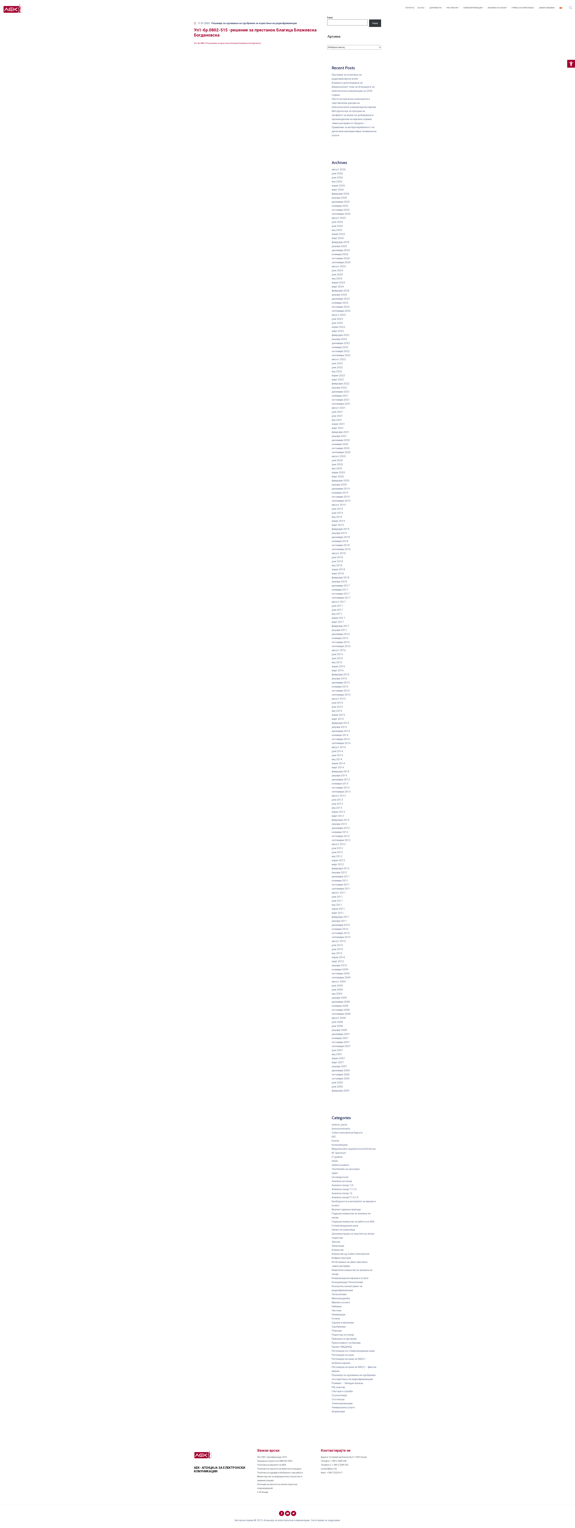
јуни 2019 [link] (337, 512)
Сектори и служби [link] (342, 1391)
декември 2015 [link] (341, 682)
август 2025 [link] (339, 217)
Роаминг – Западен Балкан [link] (347, 1383)
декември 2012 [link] (341, 827)
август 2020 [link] (339, 456)
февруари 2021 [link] (340, 432)
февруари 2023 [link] (340, 335)
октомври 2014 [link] (341, 739)
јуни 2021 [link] (337, 415)
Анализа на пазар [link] (497, 8)
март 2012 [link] (338, 864)
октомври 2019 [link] (341, 496)
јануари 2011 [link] (339, 920)
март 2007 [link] (338, 1062)
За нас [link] (420, 8)
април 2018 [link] (338, 569)
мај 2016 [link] (337, 662)
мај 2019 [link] (337, 516)
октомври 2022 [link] (341, 351)
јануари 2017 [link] (339, 629)
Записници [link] (338, 1245)
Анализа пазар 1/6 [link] (342, 1185)
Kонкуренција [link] (340, 1144)
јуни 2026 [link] (337, 177)
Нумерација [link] (338, 1314)
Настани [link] (336, 1310)
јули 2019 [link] (337, 508)
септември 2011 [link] (341, 888)
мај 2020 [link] (337, 468)
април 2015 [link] (338, 714)
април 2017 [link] (338, 617)
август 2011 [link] (339, 892)
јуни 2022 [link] (337, 367)
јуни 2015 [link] (337, 706)
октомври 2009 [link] (341, 973)
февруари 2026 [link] (340, 193)
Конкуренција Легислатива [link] (347, 1282)
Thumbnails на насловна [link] (346, 1169)
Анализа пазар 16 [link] (342, 1193)
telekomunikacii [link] (340, 1164)
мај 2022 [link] (337, 371)
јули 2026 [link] (337, 173)
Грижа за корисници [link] (523, 8)
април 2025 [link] (338, 234)
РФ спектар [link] (338, 1387)
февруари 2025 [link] (340, 242)
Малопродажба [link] (341, 1298)
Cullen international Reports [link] (347, 1132)
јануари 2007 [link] (339, 1066)
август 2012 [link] (339, 844)
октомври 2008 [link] (341, 1009)
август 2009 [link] (339, 981)
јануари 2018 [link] (339, 581)
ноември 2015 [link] (340, 686)
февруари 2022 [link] (340, 383)
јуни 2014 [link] (337, 755)
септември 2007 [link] (341, 1046)
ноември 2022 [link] (340, 347)
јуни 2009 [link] (337, 989)
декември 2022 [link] (341, 343)
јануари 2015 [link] (339, 726)
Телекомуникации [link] (472, 8)
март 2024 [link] (338, 286)
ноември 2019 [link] (340, 492)
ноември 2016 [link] (340, 638)
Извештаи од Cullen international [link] (350, 1253)
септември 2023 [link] (341, 310)
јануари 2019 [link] (339, 533)
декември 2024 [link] (341, 250)
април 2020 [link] (338, 472)
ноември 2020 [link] (340, 444)
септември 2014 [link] (341, 743)
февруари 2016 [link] (340, 674)
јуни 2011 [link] (337, 900)
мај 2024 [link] (337, 278)
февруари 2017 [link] (340, 625)
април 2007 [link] (338, 1058)
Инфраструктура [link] (341, 1257)
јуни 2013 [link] (337, 803)
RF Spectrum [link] (339, 1152)
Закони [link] (336, 1241)
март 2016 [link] (338, 670)
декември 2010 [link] (341, 924)
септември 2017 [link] (341, 597)
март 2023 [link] (338, 331)
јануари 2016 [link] (339, 678)
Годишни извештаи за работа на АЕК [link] (353, 1221)
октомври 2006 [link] (341, 1074)
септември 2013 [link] (341, 791)
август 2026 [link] (339, 169)
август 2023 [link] (339, 314)
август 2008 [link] (339, 1017)
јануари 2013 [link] (339, 823)
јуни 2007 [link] (337, 1050)
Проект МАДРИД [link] (342, 1346)
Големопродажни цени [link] (345, 1225)
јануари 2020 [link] (339, 484)
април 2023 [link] (338, 326)
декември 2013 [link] (341, 779)
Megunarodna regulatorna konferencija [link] (354, 1148)
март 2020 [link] (338, 476)
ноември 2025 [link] (340, 205)
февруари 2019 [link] (340, 528)
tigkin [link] (335, 1173)
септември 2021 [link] (341, 403)
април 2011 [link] (338, 908)
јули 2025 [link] (337, 221)
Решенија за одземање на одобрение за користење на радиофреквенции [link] (254, 23)
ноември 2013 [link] (340, 783)
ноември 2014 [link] (340, 735)
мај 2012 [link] (337, 856)
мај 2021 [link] (337, 419)
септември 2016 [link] (341, 646)
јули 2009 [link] (337, 985)
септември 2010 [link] (341, 937)
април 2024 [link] (338, 282)
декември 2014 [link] (341, 731)
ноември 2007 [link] (340, 1038)
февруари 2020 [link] (340, 480)
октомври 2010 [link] (341, 933)
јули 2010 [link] (337, 945)
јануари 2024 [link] (339, 294)
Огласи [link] (336, 1318)
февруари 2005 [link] (340, 1090)
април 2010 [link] (338, 957)
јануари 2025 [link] (339, 246)
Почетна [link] (409, 8)
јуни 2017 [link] (337, 609)
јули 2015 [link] (337, 702)
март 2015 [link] (338, 718)
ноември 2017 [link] (340, 589)
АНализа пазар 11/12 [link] (344, 1189)
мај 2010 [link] (337, 953)
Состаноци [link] (338, 1399)
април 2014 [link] (338, 763)
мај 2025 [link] (337, 230)
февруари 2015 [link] (340, 722)
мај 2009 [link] (337, 993)
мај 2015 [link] (337, 710)
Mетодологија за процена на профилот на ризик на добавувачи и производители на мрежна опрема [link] (352, 115)
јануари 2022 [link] (339, 387)
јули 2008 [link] (337, 1021)
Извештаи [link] (338, 1249)
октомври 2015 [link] (341, 690)
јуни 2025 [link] (337, 225)
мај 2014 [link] (337, 759)
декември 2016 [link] (341, 634)
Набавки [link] (337, 1306)
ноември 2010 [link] (340, 928)
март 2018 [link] (338, 573)
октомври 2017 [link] (341, 593)
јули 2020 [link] (337, 460)
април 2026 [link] (338, 185)
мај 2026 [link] (337, 181)
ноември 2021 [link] (340, 395)
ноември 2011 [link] (340, 880)
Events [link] (335, 1140)
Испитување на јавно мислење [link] (349, 1261)
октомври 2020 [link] (341, 448)
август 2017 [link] (339, 601)
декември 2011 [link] (341, 876)
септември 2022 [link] (341, 355)
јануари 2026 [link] (339, 197)
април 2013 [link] (338, 811)
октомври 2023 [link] (341, 306)
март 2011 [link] (338, 912)
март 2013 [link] (338, 815)
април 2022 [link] (338, 375)
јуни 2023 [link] (337, 322)
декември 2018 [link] (341, 537)
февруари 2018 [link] (340, 577)
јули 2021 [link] (337, 411)
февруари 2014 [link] (340, 771)
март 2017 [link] (338, 621)
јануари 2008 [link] (339, 1029)
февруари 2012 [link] (340, 868)
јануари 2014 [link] (339, 775)
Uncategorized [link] (340, 1177)
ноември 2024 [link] (340, 254)
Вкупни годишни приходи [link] (346, 1209)
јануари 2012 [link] (339, 872)
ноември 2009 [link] (340, 969)
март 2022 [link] (338, 379)
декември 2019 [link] (341, 488)
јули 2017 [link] (337, 605)
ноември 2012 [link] (340, 832)
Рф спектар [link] (452, 8)
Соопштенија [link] (339, 1395)
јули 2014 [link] (337, 751)
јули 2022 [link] (337, 363)
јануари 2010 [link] (339, 965)
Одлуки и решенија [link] (343, 1322)
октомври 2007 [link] (341, 1042)
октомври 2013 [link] (341, 787)
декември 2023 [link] (341, 298)
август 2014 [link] (339, 747)
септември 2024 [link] (341, 262)
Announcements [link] (341, 1128)
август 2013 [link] (339, 795)
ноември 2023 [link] (340, 302)
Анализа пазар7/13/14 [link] (345, 1197)
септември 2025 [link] (341, 213)
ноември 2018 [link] (340, 541)
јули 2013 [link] (337, 799)
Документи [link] (435, 8)
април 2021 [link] (338, 423)
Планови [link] (337, 1330)
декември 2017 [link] (341, 585)
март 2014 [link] (338, 767)
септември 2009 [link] (341, 977)
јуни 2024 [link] (337, 274)
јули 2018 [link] (337, 557)
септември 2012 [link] (341, 840)
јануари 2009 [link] (339, 997)
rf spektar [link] (337, 1156)
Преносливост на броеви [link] (346, 1342)
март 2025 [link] (338, 238)
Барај (330, 17)
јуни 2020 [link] (337, 464)
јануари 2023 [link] (339, 339)
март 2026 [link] (338, 189)
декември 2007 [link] (341, 1034)
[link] (571, 64)
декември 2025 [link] (341, 201)
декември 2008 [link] (341, 1001)
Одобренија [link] (339, 1326)
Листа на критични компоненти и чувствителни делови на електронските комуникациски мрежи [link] (354, 102)
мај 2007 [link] (337, 1054)
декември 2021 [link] (341, 391)
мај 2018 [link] (337, 565)
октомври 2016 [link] (341, 642)
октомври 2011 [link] (341, 884)
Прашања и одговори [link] (344, 1338)
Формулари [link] (338, 1411)
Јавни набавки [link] (546, 8)
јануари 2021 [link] (339, 436)
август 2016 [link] (339, 650)
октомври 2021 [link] (341, 399)
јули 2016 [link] (337, 654)
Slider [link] (335, 1160)
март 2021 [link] (338, 427)
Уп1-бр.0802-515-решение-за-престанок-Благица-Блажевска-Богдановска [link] (227, 43)
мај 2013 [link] (337, 807)
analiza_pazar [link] (339, 1124)
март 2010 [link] (338, 961)
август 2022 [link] (339, 359)
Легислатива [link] (339, 1294)
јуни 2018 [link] (337, 561)
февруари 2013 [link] (340, 819)
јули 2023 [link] (337, 318)
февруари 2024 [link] (340, 290)
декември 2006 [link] (341, 1070)
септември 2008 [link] (341, 1013)
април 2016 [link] (338, 666)
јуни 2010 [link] (337, 949)
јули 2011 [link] (337, 896)
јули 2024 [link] (337, 270)
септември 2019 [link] (341, 500)
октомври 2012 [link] (341, 836)
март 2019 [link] (338, 524)
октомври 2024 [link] (341, 258)
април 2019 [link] (338, 520)
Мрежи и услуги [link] (341, 1302)
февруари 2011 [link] (340, 916)
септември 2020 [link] (341, 452)
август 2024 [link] (339, 266)
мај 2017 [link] (337, 613)
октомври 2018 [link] (341, 545)
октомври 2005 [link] (341, 1078)
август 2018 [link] (339, 553)
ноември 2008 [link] (340, 1005)
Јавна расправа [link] (341, 1265)
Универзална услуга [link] (343, 1407)
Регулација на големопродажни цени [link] (353, 1350)
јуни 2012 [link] (337, 852)
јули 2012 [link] (337, 848)
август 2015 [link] (339, 698)
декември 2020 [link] (341, 440)
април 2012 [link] (338, 860)
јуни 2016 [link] (337, 658)
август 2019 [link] (339, 504)
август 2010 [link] (339, 941)
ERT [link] (334, 1136)
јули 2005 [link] (337, 1082)
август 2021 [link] (339, 407)
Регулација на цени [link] (343, 1354)
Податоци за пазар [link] (343, 1334)
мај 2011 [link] (337, 904)
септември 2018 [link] (341, 549)
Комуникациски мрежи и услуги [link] (350, 1278)
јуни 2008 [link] (337, 1025)
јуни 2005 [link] (337, 1086)
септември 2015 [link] (341, 694)
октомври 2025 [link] (341, 209)
